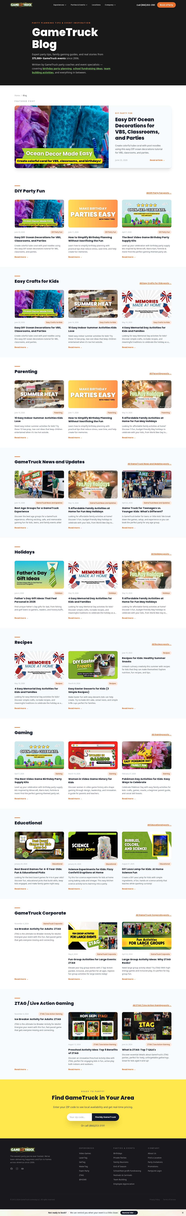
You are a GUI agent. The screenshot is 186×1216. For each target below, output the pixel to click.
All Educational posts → (159, 824)
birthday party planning (57, 68)
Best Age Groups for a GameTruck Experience (37, 509)
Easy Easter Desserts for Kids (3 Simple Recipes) (88, 690)
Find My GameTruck (105, 1117)
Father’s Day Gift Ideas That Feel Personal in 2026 (36, 600)
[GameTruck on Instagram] (17, 1168)
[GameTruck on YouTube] (22, 1168)
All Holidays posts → (161, 554)
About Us (152, 1153)
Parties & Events (78, 5)
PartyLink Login (155, 1170)
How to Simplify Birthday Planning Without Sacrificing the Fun (90, 239)
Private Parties (119, 1157)
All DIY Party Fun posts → (158, 193)
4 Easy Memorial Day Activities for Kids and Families (144, 329)
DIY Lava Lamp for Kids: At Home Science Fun (142, 870)
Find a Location (155, 1157)
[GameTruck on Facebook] (11, 1168)
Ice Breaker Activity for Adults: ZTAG (38, 929)
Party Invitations (155, 1162)
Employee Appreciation (124, 1184)
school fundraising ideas (88, 68)
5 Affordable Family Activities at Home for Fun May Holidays (143, 419)
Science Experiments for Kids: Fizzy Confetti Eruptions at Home (90, 870)
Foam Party (84, 1170)
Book (166, 5)
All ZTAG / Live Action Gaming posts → (152, 1005)
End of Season (119, 1166)
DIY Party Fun (123, 113)
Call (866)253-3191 (146, 5)
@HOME (83, 1179)
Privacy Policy (155, 1200)
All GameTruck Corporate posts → (153, 915)
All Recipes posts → (161, 644)
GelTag (82, 1162)
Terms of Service (169, 1200)
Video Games (85, 1153)
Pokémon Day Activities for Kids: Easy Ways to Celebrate (146, 780)
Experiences (59, 5)
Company (109, 5)
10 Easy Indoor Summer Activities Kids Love (92, 329)
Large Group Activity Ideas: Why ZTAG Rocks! (146, 961)
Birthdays (117, 1153)
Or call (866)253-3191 (93, 1125)
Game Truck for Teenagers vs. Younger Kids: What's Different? (142, 509)
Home (17, 95)
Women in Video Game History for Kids (90, 780)
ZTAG (81, 1175)
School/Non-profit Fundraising (127, 1170)
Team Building (120, 1179)
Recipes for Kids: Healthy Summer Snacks (143, 659)
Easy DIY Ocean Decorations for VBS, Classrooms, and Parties (137, 128)
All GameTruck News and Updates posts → (149, 463)
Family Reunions (120, 1162)
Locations (96, 5)
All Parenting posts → (160, 373)
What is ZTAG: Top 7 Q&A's (139, 1049)
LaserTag (83, 1157)
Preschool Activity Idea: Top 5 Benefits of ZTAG (93, 1051)
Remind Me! (129, 1212)
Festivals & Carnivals (122, 1175)
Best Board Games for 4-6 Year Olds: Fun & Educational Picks (38, 870)
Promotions (153, 1166)
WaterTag (83, 1166)
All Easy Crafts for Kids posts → (155, 283)
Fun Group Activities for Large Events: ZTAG (92, 961)
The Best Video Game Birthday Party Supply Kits (145, 239)
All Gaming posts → (161, 734)
